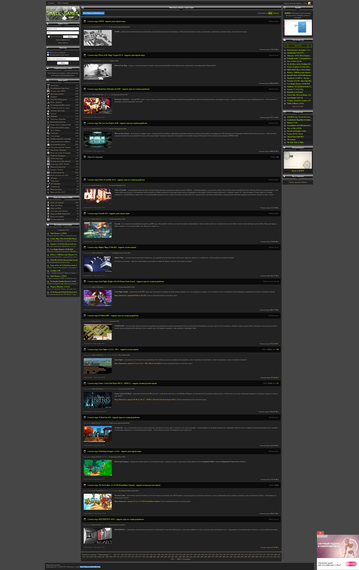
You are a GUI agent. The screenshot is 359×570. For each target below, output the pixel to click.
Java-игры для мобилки (59, 211)
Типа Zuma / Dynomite (58, 150)
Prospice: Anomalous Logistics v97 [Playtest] (302, 100)
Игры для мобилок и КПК (63, 197)
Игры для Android (57, 202)
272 (121, 557)
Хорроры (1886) (113, 61)
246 (224, 554)
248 (231, 554)
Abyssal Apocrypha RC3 (295, 137)
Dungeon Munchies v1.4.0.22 (60, 287)
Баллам (276, 13)
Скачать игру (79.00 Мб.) (270, 479)
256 (261, 554)
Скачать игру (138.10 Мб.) (269, 49)
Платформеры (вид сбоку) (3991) (121, 253)
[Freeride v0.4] (98, 237)
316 (172, 559)
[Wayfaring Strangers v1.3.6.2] (98, 475)
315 (278, 557)
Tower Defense (55, 130)
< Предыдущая (102, 554)
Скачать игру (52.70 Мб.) (270, 208)
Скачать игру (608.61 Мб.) (269, 513)
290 (187, 557)
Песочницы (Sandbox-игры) (60, 105)
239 (199, 554)
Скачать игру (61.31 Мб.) (270, 276)
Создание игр (55, 186)
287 (176, 557)
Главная (51, 3)
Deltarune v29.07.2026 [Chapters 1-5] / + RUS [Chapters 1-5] (308, 55)
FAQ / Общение (62, 3)
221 (133, 554)
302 (231, 557)
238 (195, 554)
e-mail (77, 567)
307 (249, 557)
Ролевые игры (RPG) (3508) (119, 94)
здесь (175, 295)
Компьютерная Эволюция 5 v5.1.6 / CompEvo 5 (303, 50)
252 (246, 554)
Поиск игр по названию (58, 52)
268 (107, 557)
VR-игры (53, 178)
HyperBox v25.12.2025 (295, 92)
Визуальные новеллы (58, 122)
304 (238, 557)
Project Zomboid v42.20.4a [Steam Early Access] (303, 67)
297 (213, 557)
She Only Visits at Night (295, 142)
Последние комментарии (63, 225)
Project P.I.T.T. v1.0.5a (295, 134)
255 (257, 554)
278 (143, 557)
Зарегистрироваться (63, 40)
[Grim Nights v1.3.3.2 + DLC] (98, 373)
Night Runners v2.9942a (58, 233)
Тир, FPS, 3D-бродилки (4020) (117, 129)
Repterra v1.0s (292, 122)
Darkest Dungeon (186, 393)
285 (169, 557)
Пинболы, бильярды (57, 155)
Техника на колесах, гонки (59, 108)
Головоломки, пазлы (57, 144)
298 (216, 557)
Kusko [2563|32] (96, 27)
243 (213, 554)
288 (180, 557)
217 (118, 554)
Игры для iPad (55, 208)
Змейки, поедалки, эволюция (60, 139)
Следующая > (186, 559)
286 (173, 557)
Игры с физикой (56, 102)
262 (84, 557)
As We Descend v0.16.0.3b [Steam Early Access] (66, 292)
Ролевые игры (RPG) (58, 91)
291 (191, 557)
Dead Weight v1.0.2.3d (295, 98)
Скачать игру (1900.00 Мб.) (269, 83)
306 (245, 557)
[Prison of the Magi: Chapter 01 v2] (98, 79)
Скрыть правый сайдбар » (293, 3)
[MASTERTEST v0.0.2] (98, 543)
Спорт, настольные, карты (59, 127)
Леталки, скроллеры (57, 111)
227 (155, 554)
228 (158, 554)
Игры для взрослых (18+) (59, 175)
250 (239, 554)
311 (264, 557)
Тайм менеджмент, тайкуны (60, 141)
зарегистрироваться (67, 75)
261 (279, 554)
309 (256, 557)
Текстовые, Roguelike (58, 119)
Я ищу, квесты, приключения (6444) (119, 27)
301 (227, 557)
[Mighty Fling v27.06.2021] (98, 271)
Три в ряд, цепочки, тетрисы (60, 147)
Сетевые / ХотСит (56, 170)
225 (148, 554)
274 (129, 557)
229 (162, 554)
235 (184, 554)
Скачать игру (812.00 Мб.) (269, 344)
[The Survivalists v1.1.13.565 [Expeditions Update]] (98, 509)
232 (173, 554)
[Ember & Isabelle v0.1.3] (98, 203)
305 (242, 557)
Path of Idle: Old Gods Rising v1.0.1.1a (300, 95)
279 (147, 557)
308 (253, 557)
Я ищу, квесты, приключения (60, 125)
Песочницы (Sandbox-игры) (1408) (128, 490)
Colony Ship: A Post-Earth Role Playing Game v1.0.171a (69, 238)
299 (220, 557)
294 (202, 557)
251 (242, 554)
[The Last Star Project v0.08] (98, 147)
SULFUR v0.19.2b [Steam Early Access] (63, 260)
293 (198, 557)
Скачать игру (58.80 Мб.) (270, 241)
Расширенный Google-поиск (59, 55)
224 (144, 554)
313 (271, 557)
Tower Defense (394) (124, 355)
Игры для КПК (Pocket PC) (60, 214)
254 (253, 554)
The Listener (291, 139)
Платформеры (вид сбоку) (59, 88)
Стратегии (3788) (114, 321)
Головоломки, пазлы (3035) (117, 525)
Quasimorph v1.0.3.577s (295, 53)
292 (194, 557)
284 (165, 557)
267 (103, 557)
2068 (178, 559)
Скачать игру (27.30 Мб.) (270, 547)
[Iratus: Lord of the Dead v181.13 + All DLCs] (98, 407)
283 (162, 557)
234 (180, 554)
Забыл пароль (63, 43)
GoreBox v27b (55, 271)
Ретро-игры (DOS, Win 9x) (59, 164)
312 (267, 557)
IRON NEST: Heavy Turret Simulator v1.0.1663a (304, 70)
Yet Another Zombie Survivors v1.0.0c (63, 281)
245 (220, 554)
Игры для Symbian (57, 216)
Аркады (53, 113)
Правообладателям (53, 565)
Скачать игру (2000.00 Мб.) (269, 151)
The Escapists (177, 495)
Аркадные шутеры (57, 94)
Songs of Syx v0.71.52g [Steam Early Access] (65, 265)
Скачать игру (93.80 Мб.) (270, 377)
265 (95, 557)
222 (137, 554)
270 (114, 557)
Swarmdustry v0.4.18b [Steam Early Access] (302, 125)
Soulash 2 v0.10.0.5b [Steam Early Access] (64, 244)
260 (275, 554)
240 (202, 554)
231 (169, 554)
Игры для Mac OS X (57, 192)
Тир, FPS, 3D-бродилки (58, 99)
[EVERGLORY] (98, 339)
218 (122, 554)
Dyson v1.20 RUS (298, 171)
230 (166, 554)
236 (188, 554)
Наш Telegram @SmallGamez (93, 13)
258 (268, 554)
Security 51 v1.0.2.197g (295, 89)
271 (118, 557)
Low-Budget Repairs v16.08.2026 (61, 249)
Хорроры (53, 96)
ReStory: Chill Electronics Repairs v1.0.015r (65, 255)
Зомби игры (54, 181)
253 (250, 554)
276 (136, 557)
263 (88, 557)
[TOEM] (98, 45)
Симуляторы (55, 136)
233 (177, 554)
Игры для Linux (56, 189)
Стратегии (54, 133)
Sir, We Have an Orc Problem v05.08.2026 (301, 64)
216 (115, 554)
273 (125, 557)
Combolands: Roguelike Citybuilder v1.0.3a (302, 120)
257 (264, 554)
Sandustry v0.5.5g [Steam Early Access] (300, 86)
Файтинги (53, 116)
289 (183, 557)
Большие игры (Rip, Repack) (60, 161)
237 (191, 554)
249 (235, 554)
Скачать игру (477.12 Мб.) (269, 117)
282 (158, 557)
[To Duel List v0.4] (98, 441)
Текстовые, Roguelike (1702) (117, 185)
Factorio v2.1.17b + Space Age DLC (299, 81)
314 (274, 557)
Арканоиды (54, 85)
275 (132, 557)
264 (91, 557)
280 (151, 557)
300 (224, 557)
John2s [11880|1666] (97, 94)
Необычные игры (56, 158)
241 (206, 554)
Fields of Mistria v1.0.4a (295, 103)
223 (140, 554)
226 (151, 554)
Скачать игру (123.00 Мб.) (269, 445)
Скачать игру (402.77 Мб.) (269, 310)
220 (129, 554)
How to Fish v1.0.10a (294, 61)
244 (217, 554)
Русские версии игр (57, 172)
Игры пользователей (57, 167)
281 (154, 557)
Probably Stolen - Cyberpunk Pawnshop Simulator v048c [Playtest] (310, 58)
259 (272, 554)
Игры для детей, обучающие (60, 153)
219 (126, 554)
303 (234, 557)
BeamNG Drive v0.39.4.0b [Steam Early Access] (303, 75)
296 (209, 557)
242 (210, 554)
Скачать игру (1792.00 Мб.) (269, 412)
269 (111, 557)
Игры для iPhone (56, 205)
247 (228, 554)
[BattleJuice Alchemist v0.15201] (98, 113)
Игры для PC (63, 80)
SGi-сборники (55, 184)
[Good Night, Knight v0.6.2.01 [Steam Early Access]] (98, 305)
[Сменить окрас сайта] (309, 3)
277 (140, 557)
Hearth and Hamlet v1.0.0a (296, 131)
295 (205, 557)
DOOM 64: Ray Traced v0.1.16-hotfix (300, 117)
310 (260, 557)
